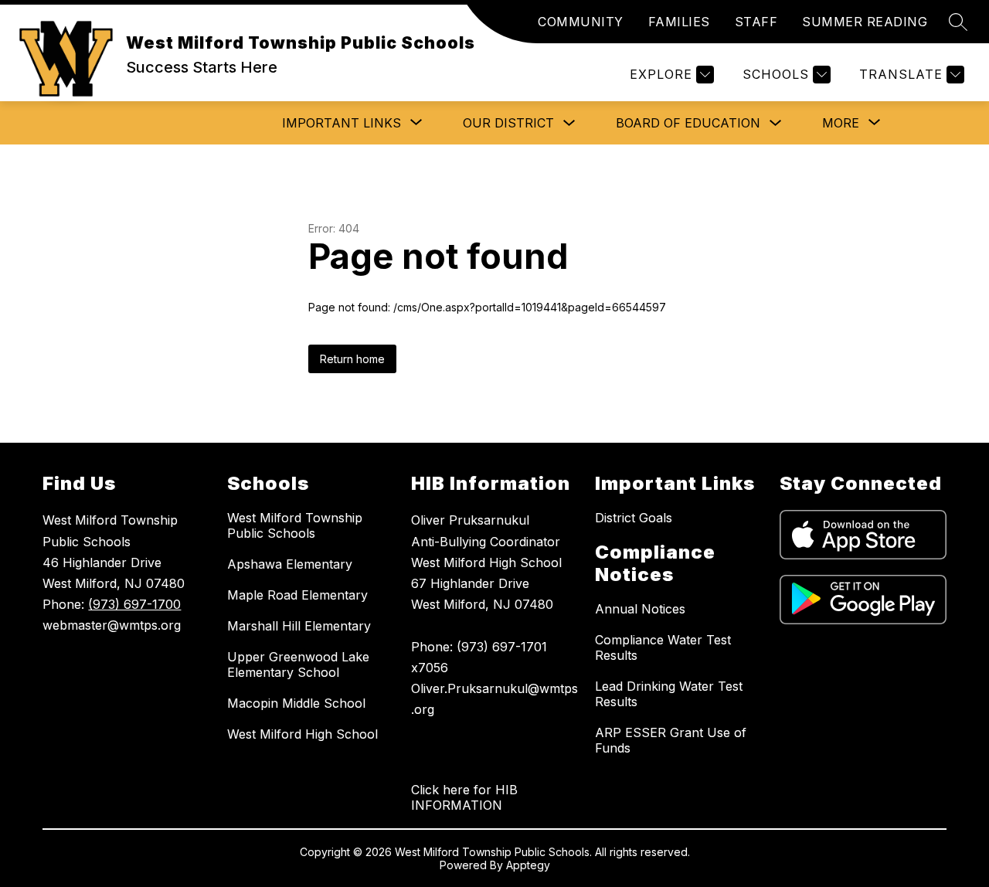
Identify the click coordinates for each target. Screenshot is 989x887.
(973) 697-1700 (134, 604)
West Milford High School (302, 734)
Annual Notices (640, 609)
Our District (508, 123)
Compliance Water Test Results (663, 647)
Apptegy (528, 865)
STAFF (756, 21)
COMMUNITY (581, 21)
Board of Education (688, 123)
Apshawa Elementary (289, 564)
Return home (352, 358)
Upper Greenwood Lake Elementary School (298, 664)
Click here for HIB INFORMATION (464, 797)
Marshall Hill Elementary (299, 626)
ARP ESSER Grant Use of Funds (670, 740)
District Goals (633, 517)
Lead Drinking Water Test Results (669, 693)
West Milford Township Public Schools (294, 525)
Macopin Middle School (296, 703)
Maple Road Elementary (297, 595)
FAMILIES (679, 21)
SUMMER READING (864, 21)
